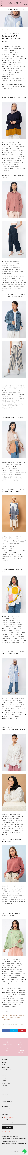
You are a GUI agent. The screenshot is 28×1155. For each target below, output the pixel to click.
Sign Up (4, 1062)
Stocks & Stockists (6, 1083)
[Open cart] (26, 9)
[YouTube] (1, 3)
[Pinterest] (1, 5)
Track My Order (6, 1067)
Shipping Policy (5, 1106)
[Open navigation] (2, 9)
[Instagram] (1, 1)
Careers (4, 1080)
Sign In (3, 1064)
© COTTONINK (14, 1151)
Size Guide (4, 1099)
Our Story (4, 1078)
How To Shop (5, 1094)
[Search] (23, 9)
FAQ (3, 1096)
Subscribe (7, 1127)
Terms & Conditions (6, 1109)
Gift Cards (4, 1085)
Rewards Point (5, 1104)
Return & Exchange (6, 1101)
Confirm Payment (6, 1069)
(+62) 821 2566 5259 (9, 1117)
